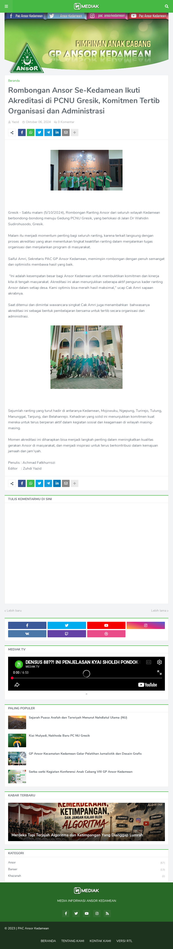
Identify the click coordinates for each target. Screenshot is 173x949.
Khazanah (86, 876)
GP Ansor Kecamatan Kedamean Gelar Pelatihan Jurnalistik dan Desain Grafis (85, 754)
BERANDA (48, 941)
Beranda (14, 81)
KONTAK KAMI (100, 941)
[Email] (66, 132)
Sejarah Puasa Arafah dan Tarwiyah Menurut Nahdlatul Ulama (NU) (78, 718)
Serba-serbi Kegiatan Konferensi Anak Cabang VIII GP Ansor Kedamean (80, 772)
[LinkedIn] (57, 132)
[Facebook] (22, 132)
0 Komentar (66, 122)
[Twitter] (39, 132)
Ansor (86, 863)
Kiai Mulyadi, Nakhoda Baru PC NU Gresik (59, 736)
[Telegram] (48, 132)
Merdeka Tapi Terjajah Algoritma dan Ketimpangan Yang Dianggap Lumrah (77, 835)
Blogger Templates (87, 933)
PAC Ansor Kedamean (33, 928)
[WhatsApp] (30, 132)
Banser (86, 869)
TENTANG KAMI (72, 941)
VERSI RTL (124, 941)
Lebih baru (14, 610)
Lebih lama (158, 610)
